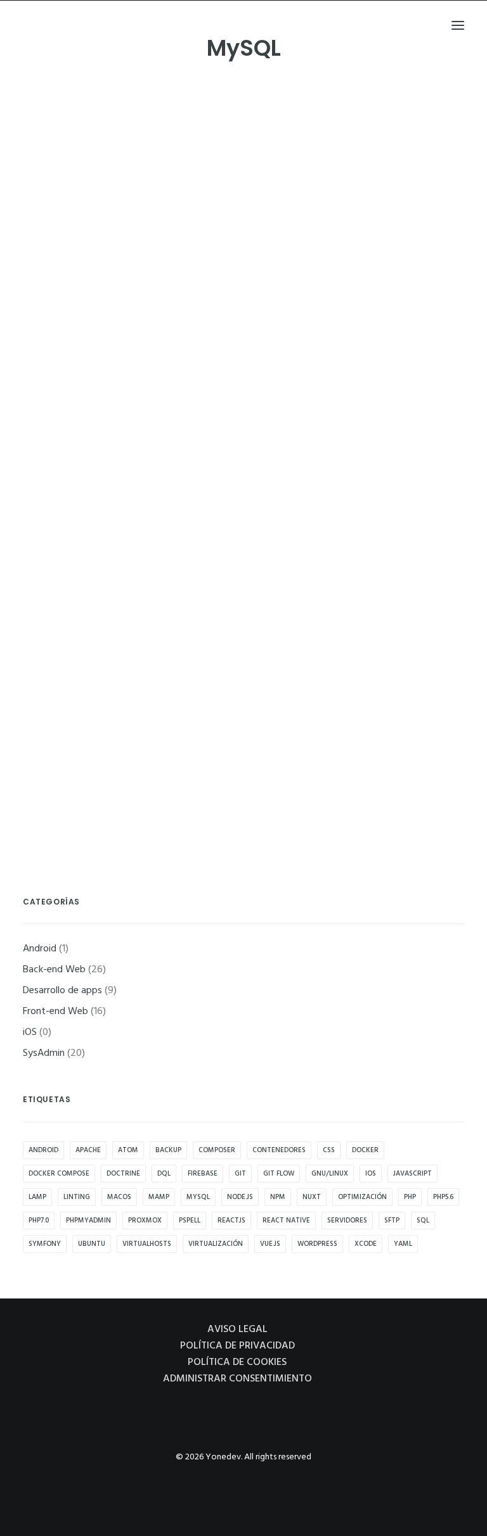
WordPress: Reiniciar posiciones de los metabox (159, 286)
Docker (365, 1150)
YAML (403, 1244)
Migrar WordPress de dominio (118, 379)
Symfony (45, 1244)
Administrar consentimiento (237, 1379)
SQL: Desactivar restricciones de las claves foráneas (169, 472)
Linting (76, 1197)
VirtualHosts (146, 1244)
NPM (277, 1197)
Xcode (365, 1244)
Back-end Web (72, 214)
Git (240, 1173)
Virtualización (215, 1244)
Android (39, 949)
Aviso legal (237, 1329)
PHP (410, 1197)
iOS (30, 1032)
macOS (119, 1197)
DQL (164, 1173)
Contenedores (279, 1150)
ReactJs (231, 1220)
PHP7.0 (39, 1220)
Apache (88, 1150)
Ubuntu (91, 1244)
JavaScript (412, 1173)
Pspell (189, 1220)
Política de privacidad (237, 1346)
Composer (216, 1150)
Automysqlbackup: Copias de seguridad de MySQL (166, 566)
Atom (128, 1150)
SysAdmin (119, 214)
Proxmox (145, 1220)
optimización (362, 1197)
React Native (286, 1220)
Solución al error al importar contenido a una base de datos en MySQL (213, 192)
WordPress (317, 1244)
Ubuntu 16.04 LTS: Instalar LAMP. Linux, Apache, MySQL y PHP (194, 752)
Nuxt (311, 1197)
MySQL (198, 1197)
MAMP (158, 1197)
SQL (423, 1220)
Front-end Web (73, 308)
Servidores (347, 1220)
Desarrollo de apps (62, 990)
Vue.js (270, 1244)
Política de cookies (237, 1362)
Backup (168, 1150)
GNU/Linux (329, 1173)
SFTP (391, 1220)
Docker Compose (59, 1173)
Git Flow (278, 1173)
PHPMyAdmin (88, 1220)
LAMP (37, 1197)
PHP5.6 (443, 1197)
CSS (329, 1150)
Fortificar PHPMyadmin (101, 659)
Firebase (203, 1173)
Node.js (240, 1197)
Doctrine (123, 1173)
